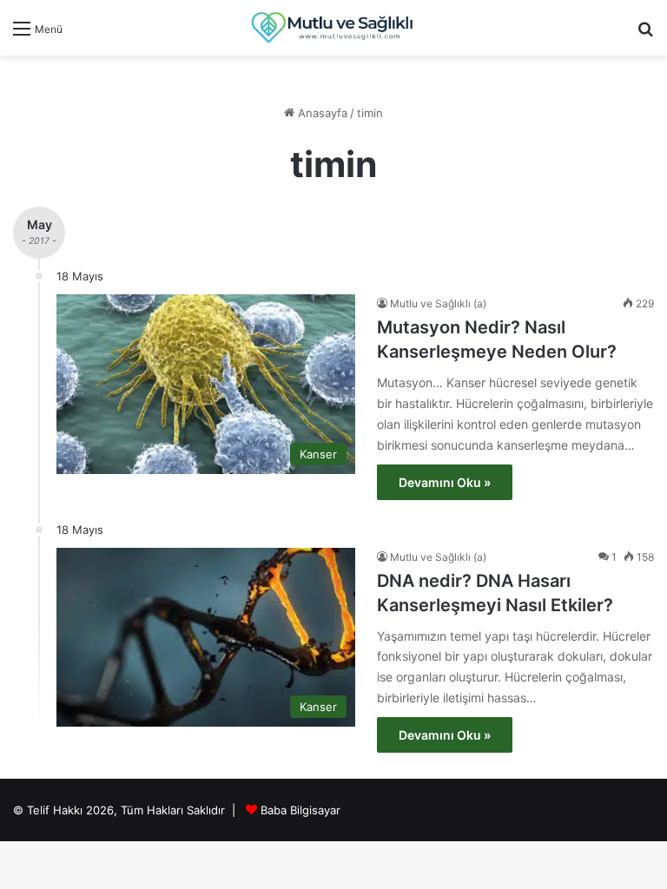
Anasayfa (320, 113)
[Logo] (333, 27)
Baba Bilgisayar (300, 810)
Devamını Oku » (445, 482)
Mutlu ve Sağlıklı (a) (438, 303)
